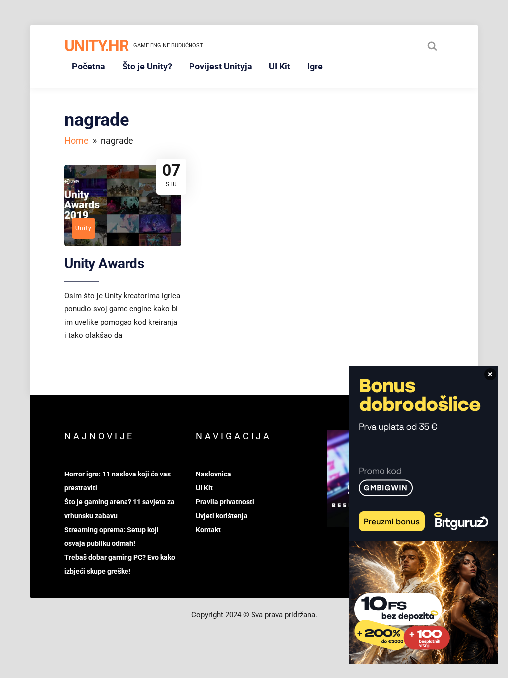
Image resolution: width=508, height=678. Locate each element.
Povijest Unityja (220, 66)
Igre (315, 66)
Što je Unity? (147, 66)
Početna (88, 66)
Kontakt (208, 530)
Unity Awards (104, 263)
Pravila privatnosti (225, 502)
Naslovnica (213, 474)
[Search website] (432, 46)
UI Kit (279, 66)
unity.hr (96, 45)
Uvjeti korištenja (222, 516)
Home (76, 141)
